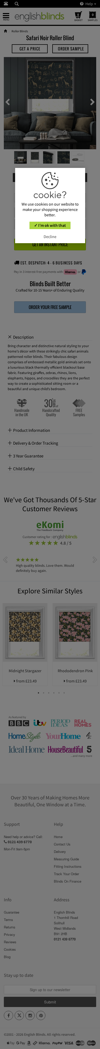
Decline (50, 236)
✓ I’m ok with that (50, 225)
